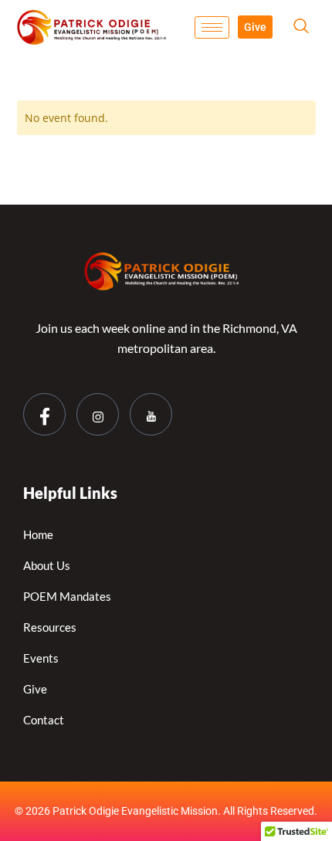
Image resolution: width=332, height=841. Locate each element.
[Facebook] (44, 414)
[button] (301, 27)
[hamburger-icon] (212, 27)
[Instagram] (97, 414)
